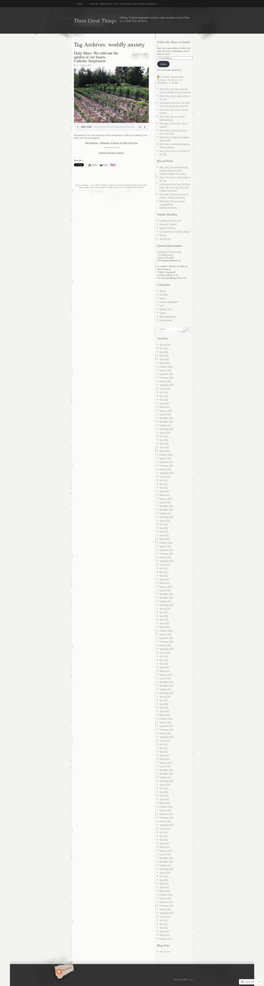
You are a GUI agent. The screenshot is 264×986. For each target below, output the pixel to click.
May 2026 (164, 355)
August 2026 (165, 344)
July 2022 (164, 524)
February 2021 (166, 586)
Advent (163, 290)
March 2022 (165, 538)
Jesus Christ (143, 185)
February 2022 (166, 542)
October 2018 (165, 689)
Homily (126, 185)
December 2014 (166, 857)
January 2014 (165, 898)
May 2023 (164, 487)
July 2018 (164, 700)
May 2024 (164, 443)
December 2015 (166, 813)
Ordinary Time (132, 187)
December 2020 (166, 593)
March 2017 (165, 758)
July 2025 (164, 392)
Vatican (163, 235)
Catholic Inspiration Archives (111, 152)
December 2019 (166, 637)
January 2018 (165, 722)
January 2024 (165, 458)
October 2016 (165, 777)
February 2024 (166, 454)
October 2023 (165, 469)
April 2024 (164, 447)
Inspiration (134, 185)
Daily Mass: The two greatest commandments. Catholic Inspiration (172, 204)
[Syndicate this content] (158, 77)
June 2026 (164, 351)
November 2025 (166, 377)
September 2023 (167, 472)
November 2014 (166, 861)
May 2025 (164, 399)
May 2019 (164, 663)
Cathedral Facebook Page (170, 220)
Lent (161, 305)
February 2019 (166, 674)
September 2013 (167, 912)
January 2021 (165, 590)
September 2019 (167, 648)
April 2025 (164, 403)
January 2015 (165, 854)
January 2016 (165, 810)
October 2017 (165, 733)
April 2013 (164, 931)
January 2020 (165, 634)
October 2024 (165, 425)
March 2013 (165, 934)
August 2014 (165, 872)
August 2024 (165, 432)
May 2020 (164, 619)
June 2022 (164, 527)
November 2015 (166, 817)
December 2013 (166, 901)
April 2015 (164, 843)
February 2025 (166, 410)
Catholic (98, 185)
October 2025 (165, 381)
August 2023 (165, 476)
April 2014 (164, 887)
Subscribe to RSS (63, 972)
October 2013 (165, 909)
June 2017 (164, 747)
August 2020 (165, 608)
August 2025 (165, 388)
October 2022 (165, 513)
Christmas (164, 294)
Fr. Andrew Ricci (84, 65)
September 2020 (167, 604)
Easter (162, 298)
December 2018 (166, 681)
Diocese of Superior (168, 224)
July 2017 (164, 744)
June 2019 (164, 659)
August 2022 (165, 520)
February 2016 (166, 806)
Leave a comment (81, 185)
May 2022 (164, 531)
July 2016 (164, 788)
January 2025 (165, 414)
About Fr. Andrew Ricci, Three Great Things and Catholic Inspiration (123, 3)
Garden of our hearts (116, 185)
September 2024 (167, 428)
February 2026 (166, 366)
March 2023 (165, 494)
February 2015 (166, 850)
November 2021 (166, 553)
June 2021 (164, 571)
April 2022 (164, 535)
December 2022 (166, 505)
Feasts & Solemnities (169, 301)
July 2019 (164, 656)
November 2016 (166, 773)
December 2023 (166, 461)
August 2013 (165, 916)
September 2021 (167, 560)
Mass (81, 187)
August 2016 (165, 784)
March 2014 (165, 890)
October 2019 (165, 645)
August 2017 (165, 740)
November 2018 (166, 685)
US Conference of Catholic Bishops (175, 231)
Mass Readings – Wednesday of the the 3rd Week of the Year (111, 142)
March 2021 (165, 582)
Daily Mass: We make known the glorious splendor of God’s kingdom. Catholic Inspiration (174, 170)
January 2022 (165, 546)
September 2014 (167, 868)
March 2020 (165, 626)
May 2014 (164, 883)
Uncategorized (166, 320)
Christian (104, 185)
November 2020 (166, 597)
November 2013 (166, 905)
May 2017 (164, 751)
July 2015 (164, 832)
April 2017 (164, 755)
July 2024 (164, 436)
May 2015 (164, 839)
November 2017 (166, 729)
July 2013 (164, 920)
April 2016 (164, 799)
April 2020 (164, 623)
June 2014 (164, 879)
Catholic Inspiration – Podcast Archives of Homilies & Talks (171, 80)
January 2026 (165, 370)
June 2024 (164, 439)
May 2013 (164, 927)
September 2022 (167, 516)
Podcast (140, 187)
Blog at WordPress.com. (183, 979)
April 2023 (164, 491)
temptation (102, 187)
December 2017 (166, 725)
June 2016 (164, 791)
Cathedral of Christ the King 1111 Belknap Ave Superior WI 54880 (169, 254)
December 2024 (166, 417)
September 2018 (167, 692)
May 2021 (164, 575)
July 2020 (164, 612)
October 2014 (165, 865)
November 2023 (166, 465)
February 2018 (166, 718)
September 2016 (167, 780)
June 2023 (164, 483)
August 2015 (165, 828)
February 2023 (166, 498)
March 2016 (165, 802)
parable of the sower (91, 187)
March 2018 (165, 714)
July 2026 (164, 348)
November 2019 (166, 641)
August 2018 (165, 696)
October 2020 (165, 601)
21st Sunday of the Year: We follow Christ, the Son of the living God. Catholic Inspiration (175, 187)
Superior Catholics (168, 227)
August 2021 (165, 564)
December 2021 (166, 549)
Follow (163, 64)
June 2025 (164, 395)
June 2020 (164, 615)
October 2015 (165, 821)
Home (80, 3)
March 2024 (165, 450)
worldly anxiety (113, 187)
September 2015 (167, 824)
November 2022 (166, 509)
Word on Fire (165, 238)
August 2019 (165, 652)
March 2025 (165, 406)
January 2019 (165, 678)
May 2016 (164, 795)
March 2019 (165, 670)
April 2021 (164, 579)
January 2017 (165, 766)
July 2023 (164, 480)
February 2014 (166, 894)
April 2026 (164, 359)
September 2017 (167, 736)
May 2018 (164, 707)
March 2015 (165, 846)
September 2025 (167, 384)
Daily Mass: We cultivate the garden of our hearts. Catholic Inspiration (96, 56)
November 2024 (166, 421)
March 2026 (165, 362)
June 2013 (164, 923)
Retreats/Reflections (168, 316)
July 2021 (164, 568)
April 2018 (164, 711)
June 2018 (164, 703)
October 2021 (165, 557)
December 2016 (166, 769)
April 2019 (164, 667)
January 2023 (165, 502)
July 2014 (164, 876)
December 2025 (166, 373)
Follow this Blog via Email (173, 42)
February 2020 (166, 630)
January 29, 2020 (140, 54)
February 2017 (166, 762)
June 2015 (164, 835)
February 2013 (166, 938)
